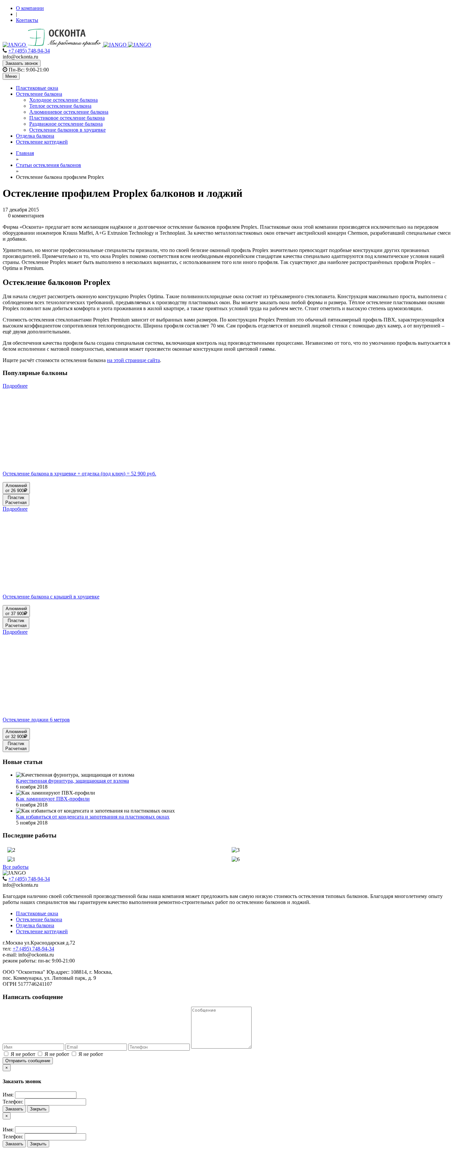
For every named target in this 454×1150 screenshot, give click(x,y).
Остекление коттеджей (42, 142)
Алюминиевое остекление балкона (68, 112)
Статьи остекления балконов (48, 165)
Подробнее (15, 386)
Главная (25, 153)
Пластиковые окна (37, 88)
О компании (30, 8)
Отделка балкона (35, 136)
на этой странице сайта (133, 360)
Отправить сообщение (27, 1060)
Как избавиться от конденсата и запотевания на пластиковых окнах (93, 817)
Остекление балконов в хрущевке (67, 130)
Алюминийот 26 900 (16, 488)
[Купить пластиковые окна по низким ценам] (77, 45)
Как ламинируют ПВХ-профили (53, 799)
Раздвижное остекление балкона (66, 124)
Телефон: (13, 1101)
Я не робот (23, 1054)
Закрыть (38, 1108)
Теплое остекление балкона (60, 106)
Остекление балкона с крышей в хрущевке (51, 596)
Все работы (16, 867)
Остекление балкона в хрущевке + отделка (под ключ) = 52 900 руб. (79, 473)
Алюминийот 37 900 (16, 611)
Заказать (14, 1108)
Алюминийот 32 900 (16, 734)
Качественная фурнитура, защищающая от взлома (72, 781)
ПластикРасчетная (16, 500)
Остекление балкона (39, 94)
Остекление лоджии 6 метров (36, 719)
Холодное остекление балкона (63, 100)
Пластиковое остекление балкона (67, 118)
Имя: (8, 1094)
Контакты (27, 20)
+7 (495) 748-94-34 (29, 51)
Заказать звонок (21, 63)
